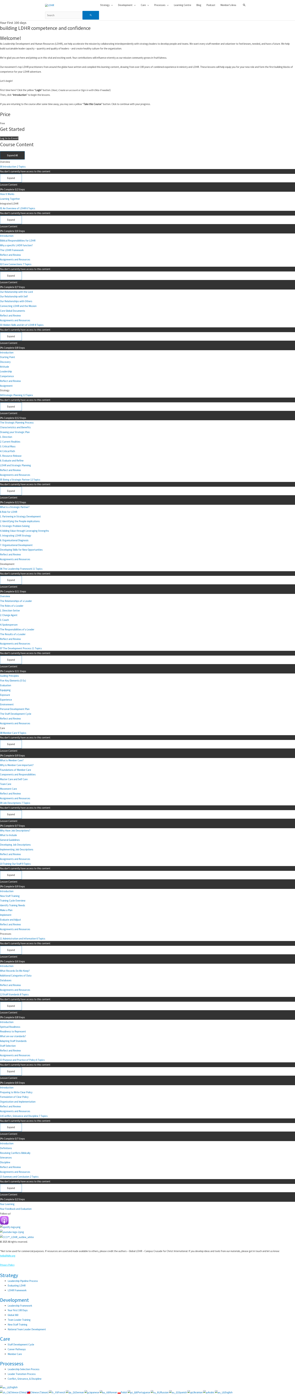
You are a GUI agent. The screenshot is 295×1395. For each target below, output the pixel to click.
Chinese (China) (18, 1392)
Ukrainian (198, 1392)
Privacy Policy (7, 1265)
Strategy (9, 1275)
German (80, 1392)
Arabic (211, 1392)
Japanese (94, 1392)
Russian (164, 1392)
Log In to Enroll (9, 138)
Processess (11, 1363)
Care (5, 1339)
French (62, 1392)
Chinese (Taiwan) (39, 1392)
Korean (113, 1392)
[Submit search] (90, 15)
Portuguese (144, 1392)
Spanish (183, 1392)
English (14, 1387)
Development (14, 1300)
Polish (124, 1392)
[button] (244, 5)
